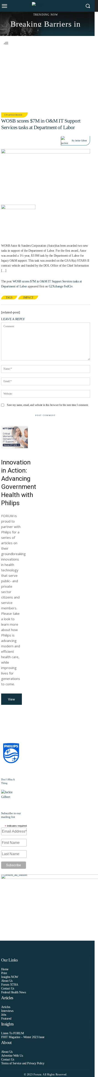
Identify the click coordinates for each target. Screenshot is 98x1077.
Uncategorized (13, 115)
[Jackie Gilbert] (66, 140)
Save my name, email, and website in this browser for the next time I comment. (47, 405)
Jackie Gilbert (81, 141)
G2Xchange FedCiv (60, 286)
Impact (28, 297)
